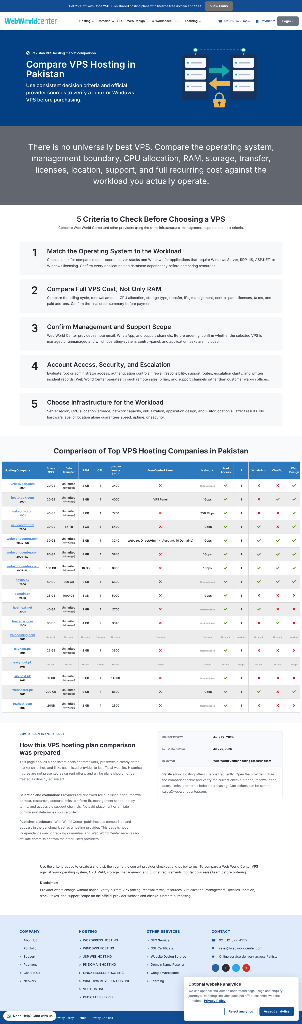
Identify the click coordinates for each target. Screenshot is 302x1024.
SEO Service (160, 940)
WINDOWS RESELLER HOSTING (106, 981)
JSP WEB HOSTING (97, 956)
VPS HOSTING (93, 989)
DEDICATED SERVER (98, 997)
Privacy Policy (64, 1017)
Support (29, 956)
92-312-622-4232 (233, 940)
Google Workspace (165, 973)
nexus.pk (22, 580)
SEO (120, 21)
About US (31, 940)
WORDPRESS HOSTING (100, 940)
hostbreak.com (22, 497)
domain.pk (22, 594)
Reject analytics (241, 1011)
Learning (191, 21)
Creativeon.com (22, 484)
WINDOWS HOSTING (98, 948)
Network (30, 981)
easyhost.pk (22, 662)
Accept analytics (277, 1011)
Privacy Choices (102, 1017)
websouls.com (22, 511)
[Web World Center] (32, 21)
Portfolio (30, 948)
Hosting (85, 21)
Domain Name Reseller (167, 964)
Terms (82, 1017)
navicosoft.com (22, 525)
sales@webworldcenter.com (184, 791)
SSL (178, 21)
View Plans (219, 6)
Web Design (136, 21)
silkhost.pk (22, 676)
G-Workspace (162, 21)
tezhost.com (22, 704)
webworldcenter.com (23, 539)
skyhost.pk (22, 649)
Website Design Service (168, 956)
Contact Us (32, 973)
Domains (104, 21)
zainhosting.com (22, 635)
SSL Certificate (162, 948)
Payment (30, 964)
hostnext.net (22, 607)
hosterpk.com (22, 621)
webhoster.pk (22, 690)
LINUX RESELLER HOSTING (103, 973)
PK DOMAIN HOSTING (99, 964)
